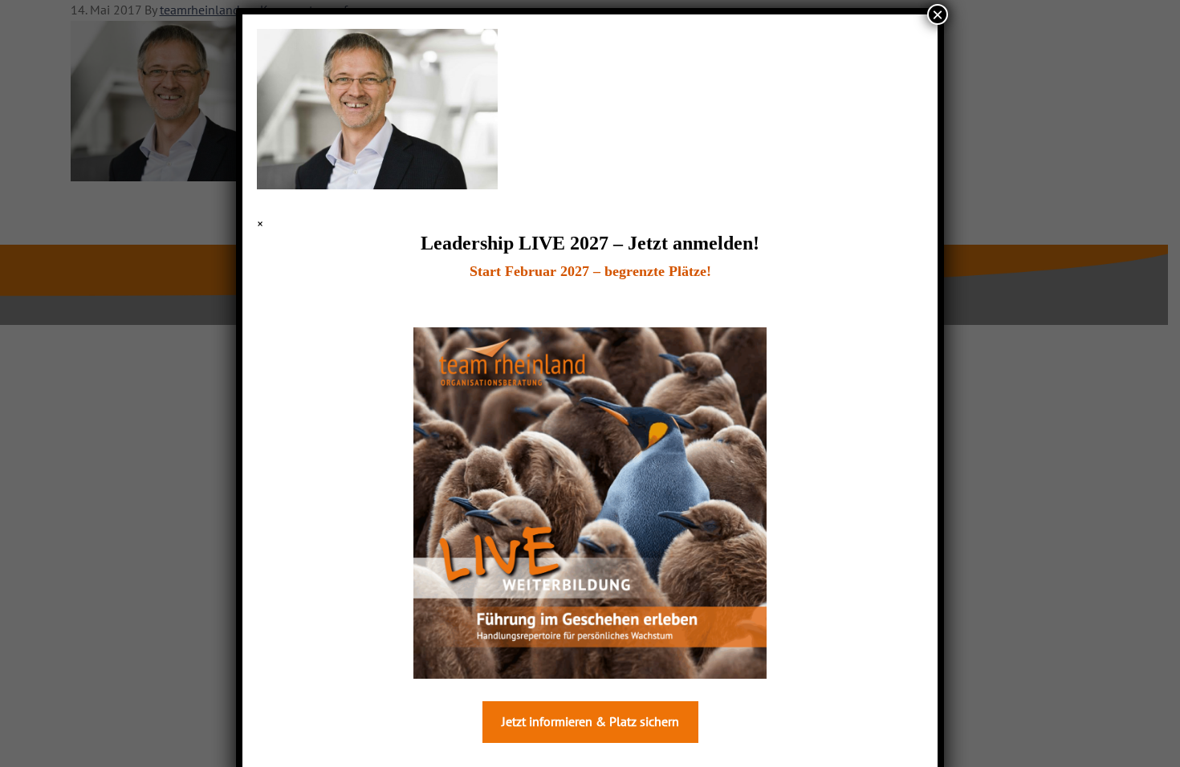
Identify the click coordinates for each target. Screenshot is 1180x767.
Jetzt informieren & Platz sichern (590, 722)
